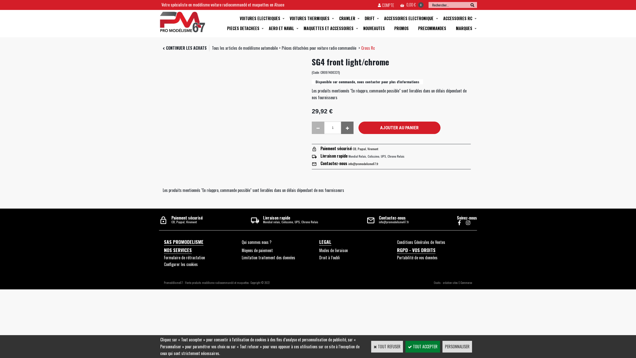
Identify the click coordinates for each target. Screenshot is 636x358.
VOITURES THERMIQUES (309, 18)
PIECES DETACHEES (243, 28)
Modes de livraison (333, 250)
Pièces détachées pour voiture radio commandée (319, 48)
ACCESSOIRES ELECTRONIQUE (409, 18)
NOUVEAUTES (374, 28)
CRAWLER (347, 18)
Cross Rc (368, 48)
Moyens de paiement (257, 250)
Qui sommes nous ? (257, 242)
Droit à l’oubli (329, 258)
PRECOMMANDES (432, 28)
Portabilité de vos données (417, 258)
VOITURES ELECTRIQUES (260, 18)
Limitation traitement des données (268, 258)
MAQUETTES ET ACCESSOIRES (329, 28)
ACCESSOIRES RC (457, 18)
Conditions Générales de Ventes (421, 242)
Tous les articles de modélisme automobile (245, 48)
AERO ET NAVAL (281, 28)
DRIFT (370, 18)
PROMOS (401, 28)
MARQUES (464, 28)
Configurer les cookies (181, 264)
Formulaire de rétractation (184, 258)
